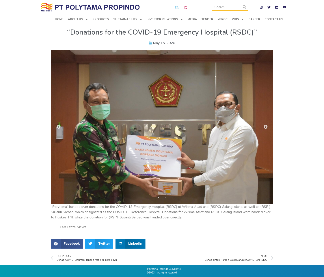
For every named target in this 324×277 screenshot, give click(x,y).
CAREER (254, 19)
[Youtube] (284, 7)
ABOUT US (75, 19)
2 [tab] (165, 197)
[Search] (244, 7)
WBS (235, 19)
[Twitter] (269, 7)
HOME (59, 19)
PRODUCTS (101, 19)
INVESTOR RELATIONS (162, 19)
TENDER (207, 19)
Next (265, 127)
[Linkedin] (276, 7)
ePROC (222, 19)
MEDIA (192, 19)
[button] (67, 244)
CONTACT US (273, 19)
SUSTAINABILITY (125, 19)
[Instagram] (261, 7)
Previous (58, 127)
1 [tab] (158, 197)
